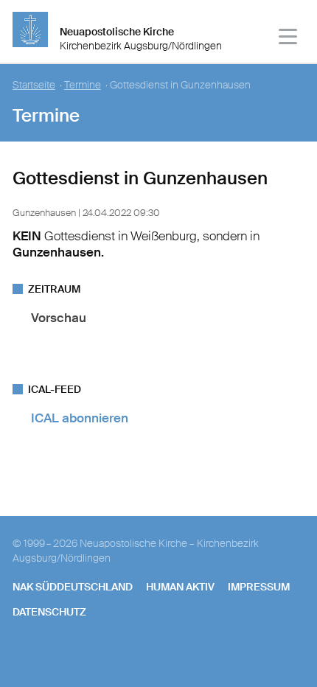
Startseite (34, 85)
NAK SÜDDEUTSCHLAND (73, 586)
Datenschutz (49, 611)
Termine (82, 85)
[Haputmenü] (289, 39)
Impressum (259, 586)
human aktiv (180, 586)
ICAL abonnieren (79, 418)
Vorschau (58, 318)
